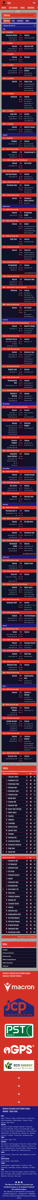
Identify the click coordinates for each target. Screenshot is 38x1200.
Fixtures (5, 966)
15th (4, 171)
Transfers (25, 1120)
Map (21, 1154)
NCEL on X (8, 1172)
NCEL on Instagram (17, 1172)
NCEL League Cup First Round (17, 160)
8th (4, 149)
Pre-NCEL (32, 1167)
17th (4, 349)
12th (4, 247)
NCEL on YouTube (28, 1174)
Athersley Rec (12, 837)
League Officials (5, 1165)
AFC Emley (11, 871)
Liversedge (11, 823)
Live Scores (13, 7)
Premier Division (8, 953)
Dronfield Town (28, 496)
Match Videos (10, 1122)
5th (4, 221)
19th (4, 276)
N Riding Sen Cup (6, 1133)
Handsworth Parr (13, 780)
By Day (10, 1127)
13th (4, 571)
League (5, 950)
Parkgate (14, 141)
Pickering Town (13, 794)
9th (4, 507)
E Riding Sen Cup (20, 1131)
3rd (4, 323)
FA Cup (7, 1131)
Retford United (12, 827)
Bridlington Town (13, 791)
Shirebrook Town (12, 185)
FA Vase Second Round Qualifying (17, 323)
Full (2, 1139)
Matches (31, 7)
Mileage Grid (26, 1154)
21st (4, 366)
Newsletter (25, 1167)
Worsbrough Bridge (28, 214)
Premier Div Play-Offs (7, 1129)
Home (3, 7)
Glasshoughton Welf (12, 381)
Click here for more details (26, 937)
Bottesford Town (29, 352)
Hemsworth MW (13, 861)
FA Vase (12, 1131)
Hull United (27, 163)
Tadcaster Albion (13, 777)
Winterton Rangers (27, 424)
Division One (7, 956)
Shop (2, 1172)
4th (4, 32)
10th (4, 336)
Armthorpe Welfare (14, 841)
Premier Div (29, 1127)
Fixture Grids (18, 1135)
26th (4, 287)
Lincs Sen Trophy (31, 1131)
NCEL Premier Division (10, 774)
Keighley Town (12, 369)
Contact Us (24, 1165)
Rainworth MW (28, 46)
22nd (4, 94)
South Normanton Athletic (29, 69)
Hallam (26, 224)
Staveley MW (12, 802)
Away (10, 1139)
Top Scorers (4, 1144)
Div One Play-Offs (24, 1129)
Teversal (26, 35)
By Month (22, 1127)
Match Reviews (8, 963)
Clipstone (11, 819)
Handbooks (4, 1167)
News (23, 7)
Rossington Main (29, 279)
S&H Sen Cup (25, 1133)
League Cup (24, 1146)
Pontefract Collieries (14, 845)
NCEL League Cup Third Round (17, 584)
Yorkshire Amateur (14, 441)
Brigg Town (13, 114)
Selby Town (13, 239)
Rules (30, 1165)
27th (4, 612)
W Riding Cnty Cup (25, 1150)
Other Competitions (9, 959)
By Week (16, 1127)
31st (4, 390)
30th (4, 540)
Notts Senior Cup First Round (16, 287)
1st (4, 138)
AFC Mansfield (12, 265)
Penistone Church (11, 339)
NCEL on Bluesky (17, 1174)
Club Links (10, 1176)
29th (4, 304)
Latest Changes (5, 1161)
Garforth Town (12, 830)
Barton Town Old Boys (14, 809)
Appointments (15, 1161)
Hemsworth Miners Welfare (29, 199)
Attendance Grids (28, 1135)
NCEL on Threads (6, 1174)
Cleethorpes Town (13, 784)
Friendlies (9, 32)
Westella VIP (12, 900)
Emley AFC (27, 250)
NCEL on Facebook (29, 1172)
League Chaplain (15, 1165)
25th (4, 111)
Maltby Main (12, 798)
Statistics (20, 20)
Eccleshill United (13, 903)
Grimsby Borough (29, 475)
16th (4, 262)
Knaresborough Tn (29, 152)
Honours (18, 1167)
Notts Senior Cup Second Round (16, 407)
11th (4, 54)
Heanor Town (28, 81)
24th (4, 377)
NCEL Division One (12, 149)
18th (4, 78)
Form (14, 1139)
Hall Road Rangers (11, 174)
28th (4, 124)
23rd (4, 529)
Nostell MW (11, 852)
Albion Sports (28, 587)
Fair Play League (13, 1144)
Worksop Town (12, 787)
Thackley (11, 816)
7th (4, 43)
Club (13, 20)
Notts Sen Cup (16, 1133)
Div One (16, 1129)
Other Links (18, 1176)
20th (4, 599)
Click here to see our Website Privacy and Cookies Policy (19, 1197)
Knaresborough (13, 885)
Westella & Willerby (13, 395)
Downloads (12, 1167)
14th (4, 65)
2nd (4, 560)
